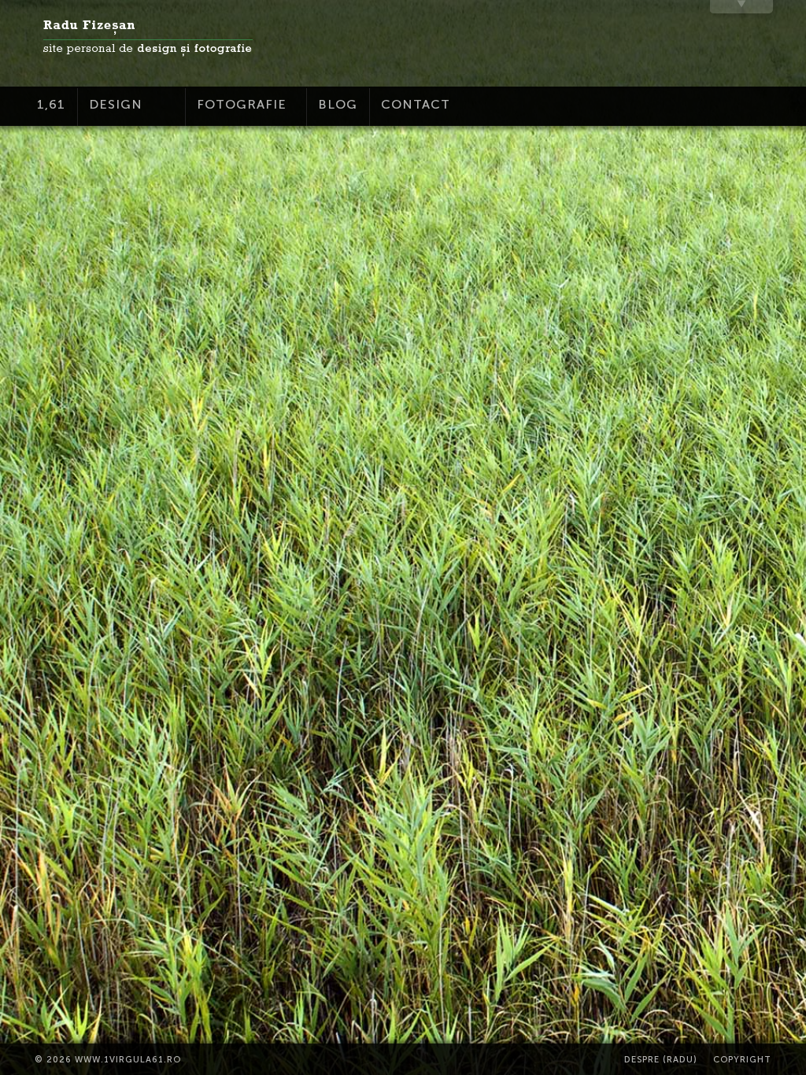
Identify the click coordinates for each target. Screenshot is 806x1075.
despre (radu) (660, 1060)
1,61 (51, 104)
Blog (337, 104)
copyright (742, 1060)
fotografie (242, 104)
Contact (415, 104)
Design (115, 104)
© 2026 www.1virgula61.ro (108, 1060)
